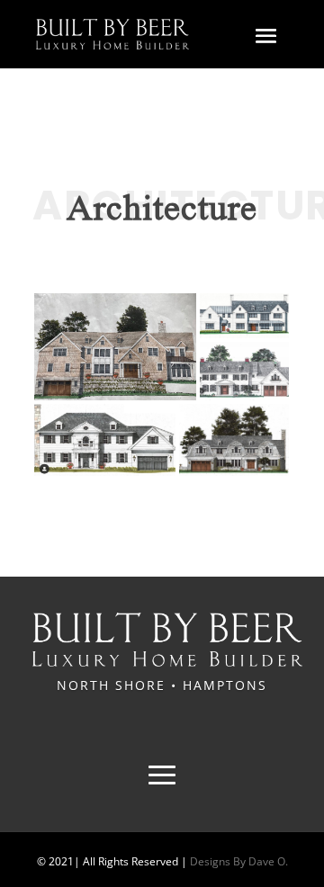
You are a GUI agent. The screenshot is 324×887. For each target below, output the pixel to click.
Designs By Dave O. (237, 861)
